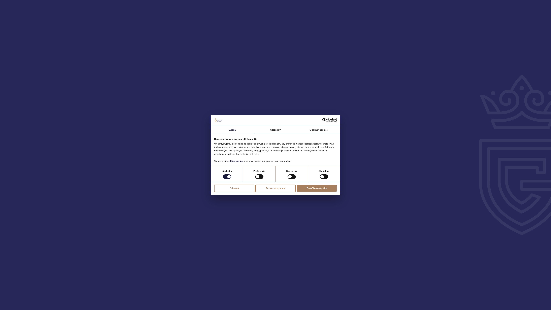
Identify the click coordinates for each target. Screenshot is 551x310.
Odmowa (234, 188)
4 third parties (235, 161)
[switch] (259, 176)
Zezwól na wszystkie (316, 188)
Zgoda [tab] (232, 130)
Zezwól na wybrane (275, 188)
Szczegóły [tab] (275, 130)
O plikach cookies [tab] (319, 130)
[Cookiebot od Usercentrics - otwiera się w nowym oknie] (324, 120)
